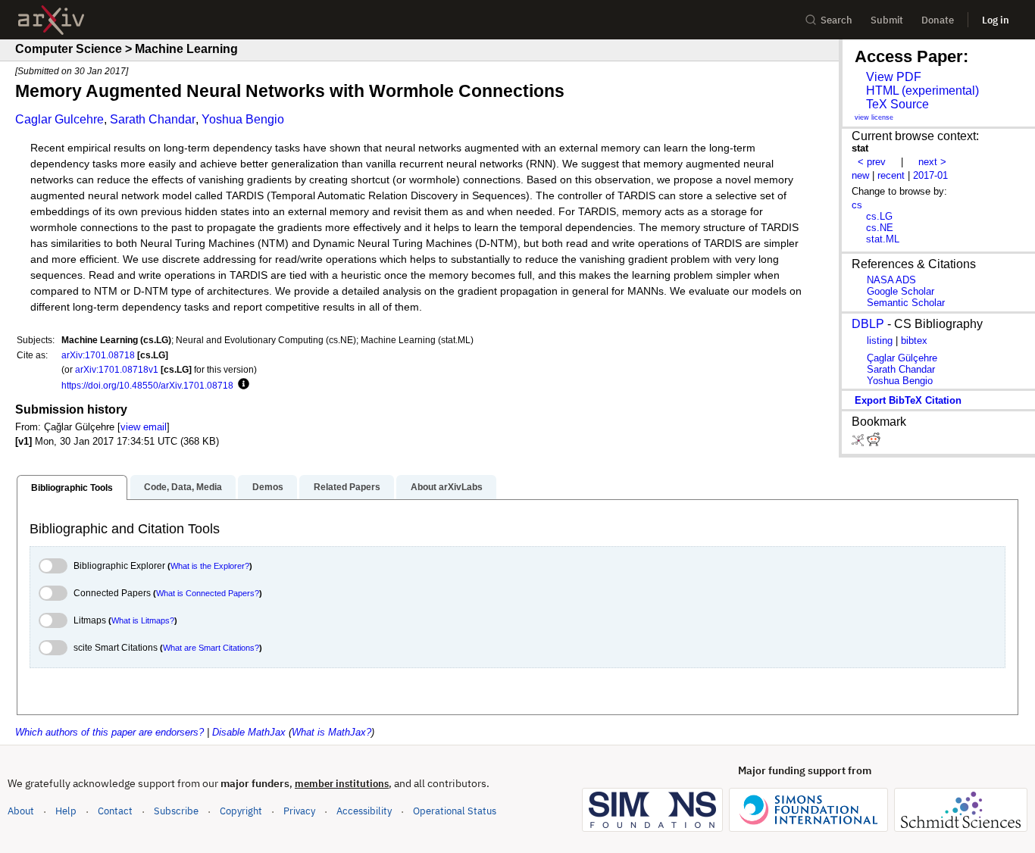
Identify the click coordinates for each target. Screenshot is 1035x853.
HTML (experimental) (922, 90)
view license (874, 117)
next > (932, 161)
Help (66, 811)
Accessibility (364, 811)
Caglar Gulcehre (59, 119)
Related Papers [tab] (347, 487)
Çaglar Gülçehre (902, 358)
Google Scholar (900, 291)
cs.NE (879, 227)
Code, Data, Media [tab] (183, 487)
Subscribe (176, 811)
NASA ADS (891, 280)
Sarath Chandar (152, 119)
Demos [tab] (267, 487)
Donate (937, 20)
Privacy (299, 811)
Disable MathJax (249, 732)
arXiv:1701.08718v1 (116, 369)
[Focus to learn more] (241, 385)
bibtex (914, 340)
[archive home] (51, 20)
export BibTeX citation (908, 400)
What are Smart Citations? (211, 647)
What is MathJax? (331, 732)
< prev (872, 161)
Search (836, 20)
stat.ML (882, 239)
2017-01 (930, 175)
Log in (995, 20)
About (21, 811)
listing (880, 340)
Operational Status (454, 810)
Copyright (241, 811)
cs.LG (879, 216)
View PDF (893, 76)
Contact (115, 811)
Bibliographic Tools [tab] (72, 488)
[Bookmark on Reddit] (873, 442)
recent (891, 175)
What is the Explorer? (209, 565)
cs (857, 205)
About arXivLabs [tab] (447, 487)
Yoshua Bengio (243, 119)
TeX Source (897, 104)
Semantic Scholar (906, 302)
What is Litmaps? (142, 620)
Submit (887, 20)
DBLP (868, 323)
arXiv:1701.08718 (98, 355)
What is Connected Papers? (207, 593)
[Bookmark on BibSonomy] (859, 442)
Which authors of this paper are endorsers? (109, 732)
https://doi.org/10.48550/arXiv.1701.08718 (147, 385)
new (860, 175)
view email (143, 427)
